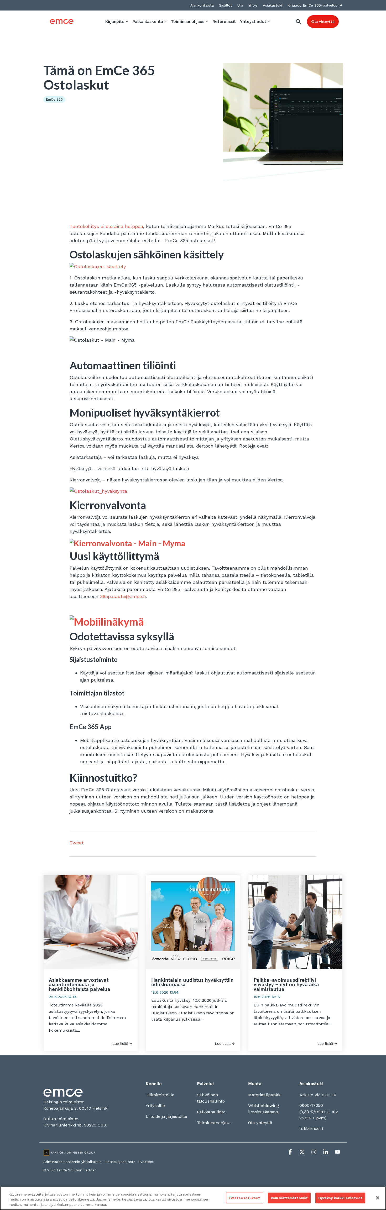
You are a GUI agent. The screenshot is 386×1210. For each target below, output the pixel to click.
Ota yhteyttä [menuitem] (260, 1122)
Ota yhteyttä (323, 21)
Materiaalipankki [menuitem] (264, 1094)
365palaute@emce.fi (123, 596)
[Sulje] (377, 1198)
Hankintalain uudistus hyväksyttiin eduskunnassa (192, 983)
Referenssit (224, 21)
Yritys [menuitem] (253, 5)
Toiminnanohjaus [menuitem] (214, 1122)
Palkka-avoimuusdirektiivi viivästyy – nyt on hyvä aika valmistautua (286, 985)
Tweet (77, 842)
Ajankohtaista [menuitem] (202, 5)
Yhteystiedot (253, 21)
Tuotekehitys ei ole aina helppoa (106, 226)
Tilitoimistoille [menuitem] (160, 1094)
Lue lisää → (122, 1043)
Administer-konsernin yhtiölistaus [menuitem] (72, 1162)
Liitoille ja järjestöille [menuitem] (166, 1116)
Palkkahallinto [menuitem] (211, 1111)
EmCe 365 (54, 99)
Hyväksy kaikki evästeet (340, 1198)
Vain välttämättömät (289, 1198)
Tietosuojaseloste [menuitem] (119, 1162)
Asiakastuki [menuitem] (272, 5)
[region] (193, 1198)
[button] (290, 1152)
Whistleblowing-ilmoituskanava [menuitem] (264, 1108)
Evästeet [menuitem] (146, 1162)
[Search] (298, 21)
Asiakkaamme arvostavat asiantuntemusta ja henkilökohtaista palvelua (79, 985)
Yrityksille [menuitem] (155, 1105)
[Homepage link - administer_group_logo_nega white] (69, 1153)
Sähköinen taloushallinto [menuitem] (211, 1098)
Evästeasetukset (244, 1198)
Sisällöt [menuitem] (225, 5)
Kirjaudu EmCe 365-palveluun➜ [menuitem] (315, 5)
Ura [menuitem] (240, 5)
